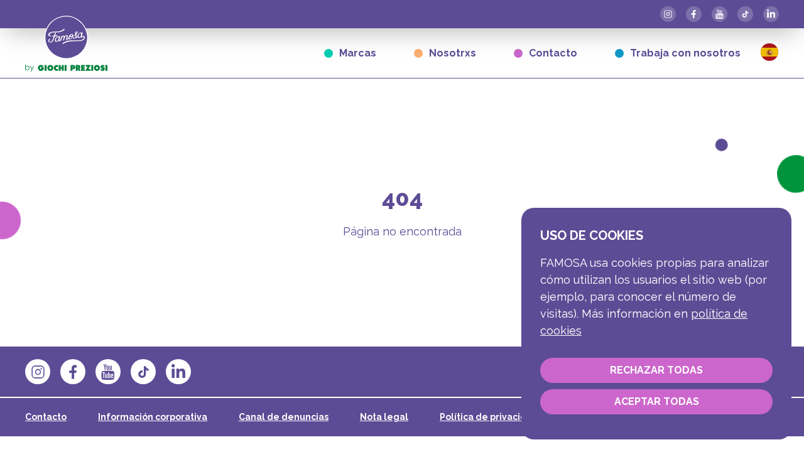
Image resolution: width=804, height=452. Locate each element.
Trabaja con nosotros (685, 53)
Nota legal (384, 417)
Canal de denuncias (284, 417)
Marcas (357, 53)
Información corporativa (152, 417)
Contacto (553, 53)
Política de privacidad (489, 417)
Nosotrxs (452, 53)
